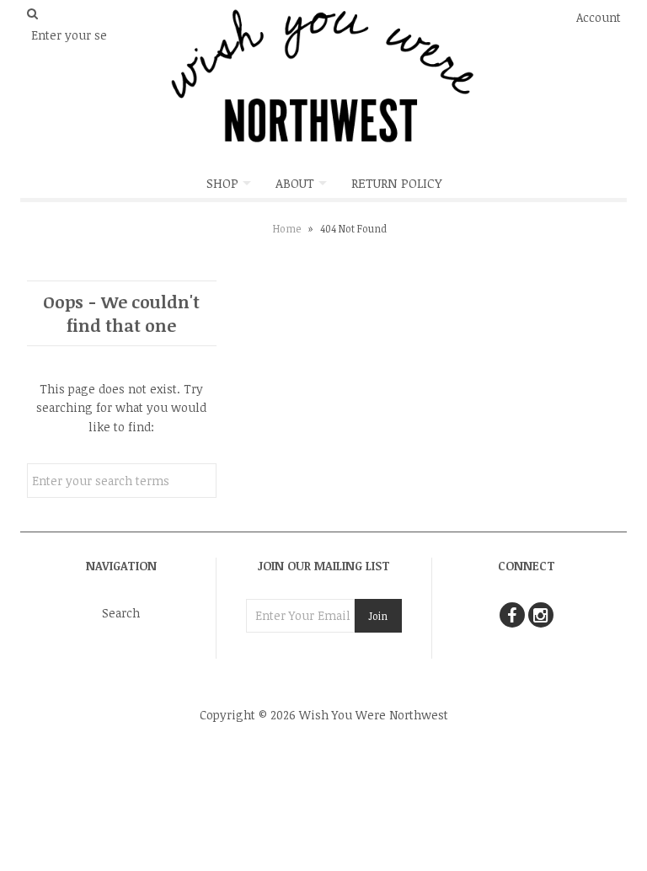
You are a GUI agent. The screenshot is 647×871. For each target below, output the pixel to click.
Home (287, 228)
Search (121, 613)
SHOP (222, 182)
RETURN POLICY (396, 182)
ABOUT (294, 182)
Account (598, 17)
